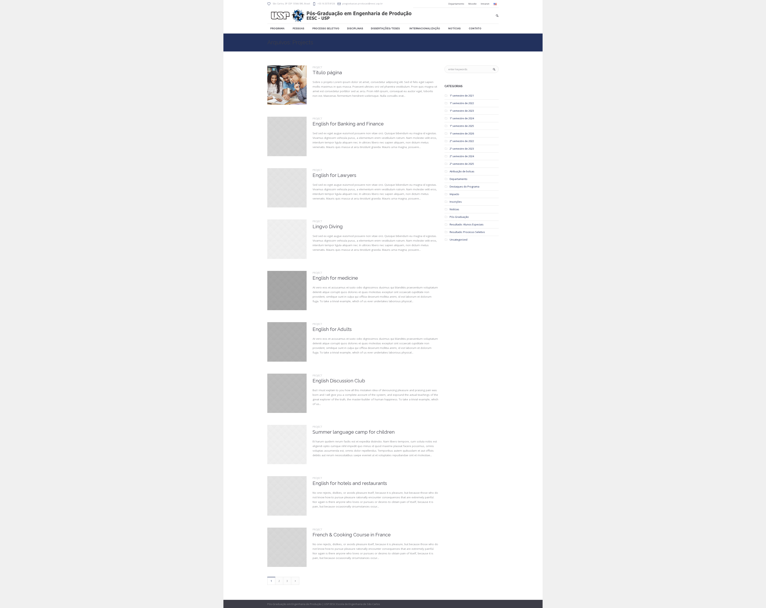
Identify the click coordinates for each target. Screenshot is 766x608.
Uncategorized (458, 239)
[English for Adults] (287, 341)
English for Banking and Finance (348, 124)
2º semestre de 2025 (462, 164)
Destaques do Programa (464, 186)
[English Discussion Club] (287, 393)
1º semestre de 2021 (462, 95)
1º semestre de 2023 (462, 111)
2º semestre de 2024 (462, 156)
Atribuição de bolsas (462, 171)
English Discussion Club (339, 381)
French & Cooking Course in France (352, 535)
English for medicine (335, 278)
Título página (327, 72)
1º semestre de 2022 (462, 103)
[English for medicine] (287, 290)
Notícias (454, 209)
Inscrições (456, 201)
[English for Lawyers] (287, 187)
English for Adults (332, 329)
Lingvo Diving (328, 226)
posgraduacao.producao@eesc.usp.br (362, 3)
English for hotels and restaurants (350, 483)
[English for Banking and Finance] (287, 136)
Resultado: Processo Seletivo (467, 232)
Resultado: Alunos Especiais (467, 224)
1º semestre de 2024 (462, 118)
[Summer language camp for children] (287, 444)
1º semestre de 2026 (462, 133)
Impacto (454, 194)
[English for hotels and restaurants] (287, 495)
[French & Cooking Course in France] (287, 547)
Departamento (458, 179)
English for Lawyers (334, 175)
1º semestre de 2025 (462, 126)
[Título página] (287, 85)
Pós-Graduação (459, 217)
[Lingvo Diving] (287, 239)
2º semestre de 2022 (462, 141)
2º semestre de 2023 (462, 148)
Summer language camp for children (354, 432)
